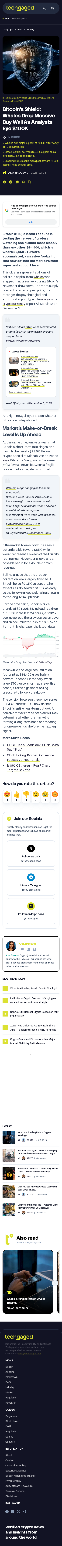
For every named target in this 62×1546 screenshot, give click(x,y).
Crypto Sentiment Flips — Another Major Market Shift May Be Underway (38, 1206)
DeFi (8, 1382)
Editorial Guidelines (15, 1470)
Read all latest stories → (20, 392)
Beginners (11, 1416)
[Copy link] (29, 182)
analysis (47, 299)
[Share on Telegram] (4, 182)
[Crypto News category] (19, 1158)
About (8, 1455)
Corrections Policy (15, 1465)
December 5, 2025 (40, 403)
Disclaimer (11, 1496)
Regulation (11, 1397)
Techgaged (8, 29)
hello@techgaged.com (29, 1353)
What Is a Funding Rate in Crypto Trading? (34, 1134)
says (6, 460)
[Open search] (44, 8)
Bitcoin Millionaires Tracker (20, 1475)
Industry (30, 29)
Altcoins (9, 1371)
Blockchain (11, 1377)
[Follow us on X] (18, 1511)
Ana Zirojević (18, 172)
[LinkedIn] (28, 949)
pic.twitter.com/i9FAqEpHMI (23, 340)
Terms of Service (14, 1491)
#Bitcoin (11, 488)
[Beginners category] (19, 1140)
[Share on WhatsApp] (23, 182)
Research (10, 1402)
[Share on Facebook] (11, 182)
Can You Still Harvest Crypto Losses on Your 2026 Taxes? (37, 1188)
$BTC (28, 327)
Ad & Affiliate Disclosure (19, 1486)
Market (9, 1392)
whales (39, 277)
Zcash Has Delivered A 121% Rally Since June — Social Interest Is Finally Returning (38, 1170)
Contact (10, 1460)
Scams (9, 1436)
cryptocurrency (14, 304)
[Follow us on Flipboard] (12, 1511)
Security (10, 1441)
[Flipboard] (34, 949)
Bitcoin (9, 1366)
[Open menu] (52, 8)
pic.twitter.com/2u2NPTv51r (23, 523)
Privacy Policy (13, 1480)
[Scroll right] (55, 1283)
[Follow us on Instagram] (24, 1511)
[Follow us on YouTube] (7, 1511)
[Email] (22, 949)
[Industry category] (4, 173)
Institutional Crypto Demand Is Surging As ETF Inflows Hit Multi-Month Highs (37, 1152)
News (19, 29)
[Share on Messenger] (17, 182)
